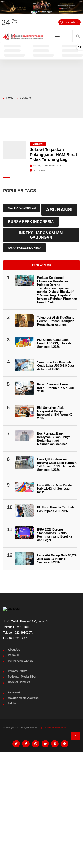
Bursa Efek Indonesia (31, 221)
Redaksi (13, 655)
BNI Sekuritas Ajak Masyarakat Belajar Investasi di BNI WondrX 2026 (54, 413)
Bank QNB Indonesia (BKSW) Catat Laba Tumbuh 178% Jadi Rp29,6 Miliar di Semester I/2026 (57, 465)
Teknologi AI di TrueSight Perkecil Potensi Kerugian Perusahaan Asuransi (55, 321)
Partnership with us (20, 660)
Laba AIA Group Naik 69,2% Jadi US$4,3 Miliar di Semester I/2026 (57, 559)
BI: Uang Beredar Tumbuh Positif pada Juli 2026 (55, 509)
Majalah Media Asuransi (23, 698)
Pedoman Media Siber (22, 676)
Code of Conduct (19, 682)
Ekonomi (38, 144)
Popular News (41, 265)
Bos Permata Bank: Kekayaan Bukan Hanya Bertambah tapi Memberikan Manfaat (53, 439)
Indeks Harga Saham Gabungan (41, 235)
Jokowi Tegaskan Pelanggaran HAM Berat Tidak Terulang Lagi (53, 154)
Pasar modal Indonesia (24, 247)
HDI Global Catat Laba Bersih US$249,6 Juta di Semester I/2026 (54, 343)
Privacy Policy (17, 671)
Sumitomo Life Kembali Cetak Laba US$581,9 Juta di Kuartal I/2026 (55, 365)
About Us (14, 649)
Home (9, 97)
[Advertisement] (41, 800)
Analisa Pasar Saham (22, 208)
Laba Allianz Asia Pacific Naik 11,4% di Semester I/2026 (55, 488)
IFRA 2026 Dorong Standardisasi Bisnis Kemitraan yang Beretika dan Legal (54, 535)
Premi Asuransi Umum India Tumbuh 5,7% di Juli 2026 (56, 388)
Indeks (12, 703)
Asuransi (59, 210)
